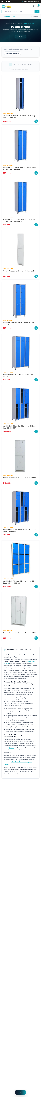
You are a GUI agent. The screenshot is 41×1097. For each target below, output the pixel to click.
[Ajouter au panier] (36, 121)
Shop (14, 23)
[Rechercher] (37, 11)
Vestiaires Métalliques (12, 53)
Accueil (8, 23)
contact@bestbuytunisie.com (31, 1)
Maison (20, 23)
